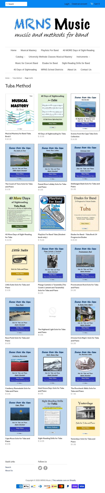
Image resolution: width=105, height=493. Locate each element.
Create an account (79, 4)
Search (8, 467)
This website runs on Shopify (64, 480)
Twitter (40, 468)
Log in (67, 4)
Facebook (45, 468)
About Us (9, 471)
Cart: (97, 4)
